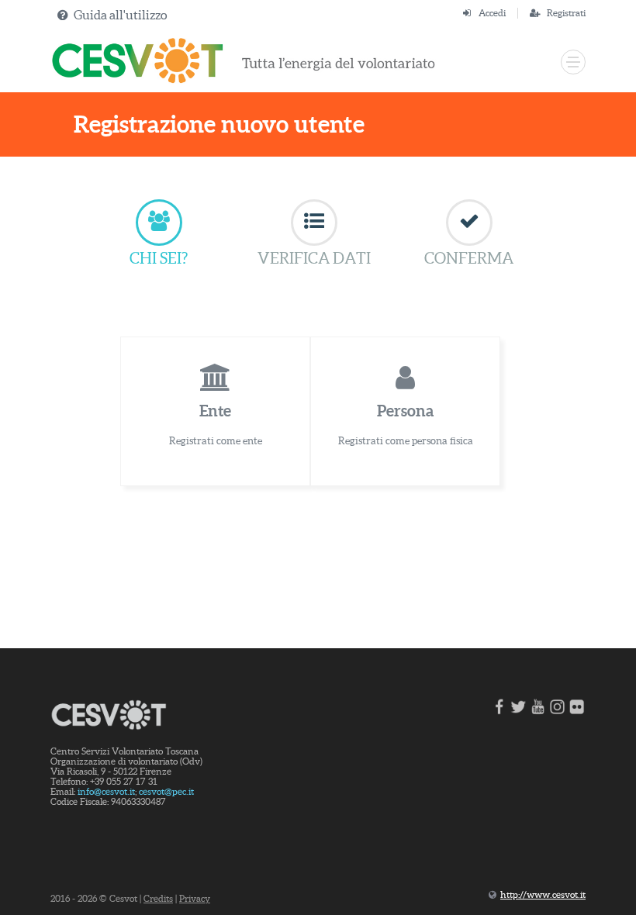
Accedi (492, 13)
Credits (158, 898)
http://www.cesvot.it (543, 894)
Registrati (566, 13)
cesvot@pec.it (166, 791)
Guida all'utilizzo (120, 15)
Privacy (194, 898)
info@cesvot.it (106, 791)
